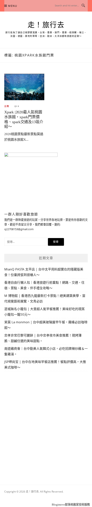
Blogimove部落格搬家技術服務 (71, 504)
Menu (12, 6)
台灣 (6, 106)
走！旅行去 (46, 25)
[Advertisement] (46, 423)
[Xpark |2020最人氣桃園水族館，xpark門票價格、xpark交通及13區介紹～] (24, 86)
